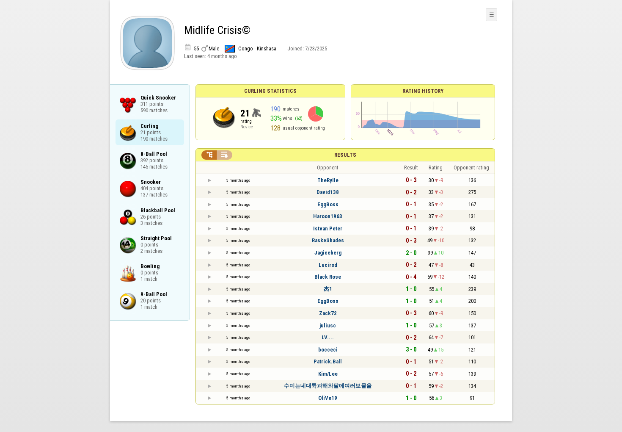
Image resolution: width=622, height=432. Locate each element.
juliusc (327, 325)
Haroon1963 (327, 216)
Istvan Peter (327, 228)
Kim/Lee (328, 374)
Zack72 (328, 313)
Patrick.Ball (328, 361)
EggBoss (328, 204)
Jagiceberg (327, 252)
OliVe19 (327, 398)
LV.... (328, 337)
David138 (328, 192)
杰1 (328, 288)
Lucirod (328, 265)
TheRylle (328, 180)
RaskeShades (328, 240)
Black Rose (327, 277)
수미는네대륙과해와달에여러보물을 (328, 385)
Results (345, 155)
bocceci (328, 349)
